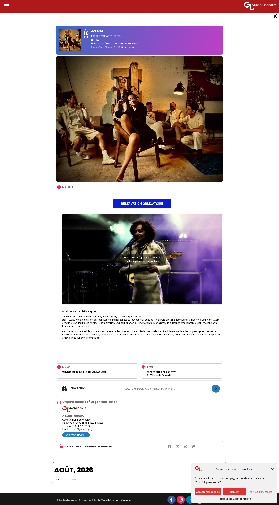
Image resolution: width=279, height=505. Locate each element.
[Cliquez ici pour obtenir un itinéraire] (216, 389)
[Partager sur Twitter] (178, 447)
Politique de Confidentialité (234, 498)
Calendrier (73, 446)
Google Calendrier (98, 446)
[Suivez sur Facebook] (171, 500)
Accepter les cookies (208, 491)
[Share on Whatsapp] (186, 447)
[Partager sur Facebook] (170, 447)
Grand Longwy (73, 416)
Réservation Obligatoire (142, 204)
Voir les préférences (260, 491)
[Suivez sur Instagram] (181, 500)
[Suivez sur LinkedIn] (190, 500)
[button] (272, 469)
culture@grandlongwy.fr (82, 429)
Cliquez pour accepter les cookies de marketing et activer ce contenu (142, 259)
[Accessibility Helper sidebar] (275, 17)
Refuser (234, 491)
